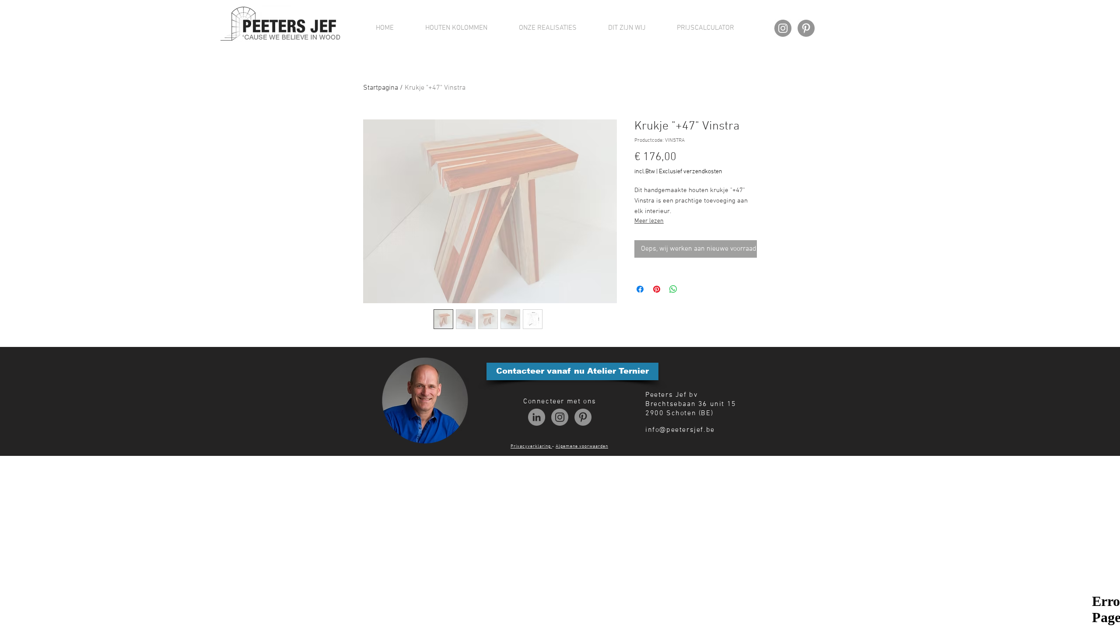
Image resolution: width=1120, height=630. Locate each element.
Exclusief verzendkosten (690, 171)
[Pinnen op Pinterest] (656, 289)
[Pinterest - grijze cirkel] (806, 28)
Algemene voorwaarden (582, 446)
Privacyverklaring (531, 446)
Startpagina (380, 88)
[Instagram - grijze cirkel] (782, 28)
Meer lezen (649, 221)
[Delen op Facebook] (640, 289)
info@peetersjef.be (680, 430)
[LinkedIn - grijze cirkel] (536, 417)
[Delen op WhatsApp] (673, 289)
